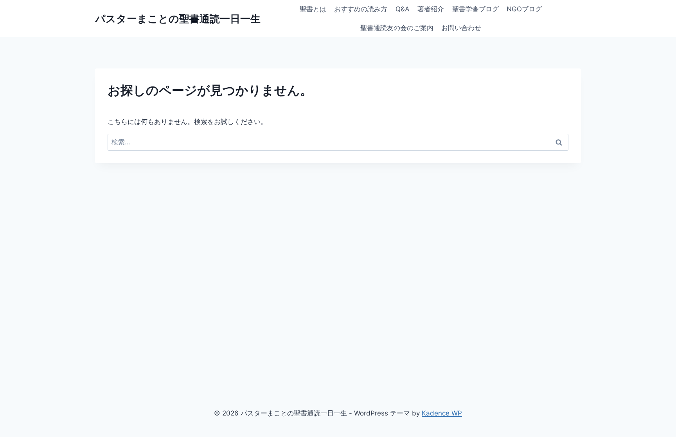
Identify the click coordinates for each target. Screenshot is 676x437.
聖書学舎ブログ (475, 9)
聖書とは (313, 9)
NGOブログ (524, 9)
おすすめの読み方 (360, 9)
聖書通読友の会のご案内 (396, 28)
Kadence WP (442, 413)
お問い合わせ (461, 28)
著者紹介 (430, 9)
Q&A (403, 9)
